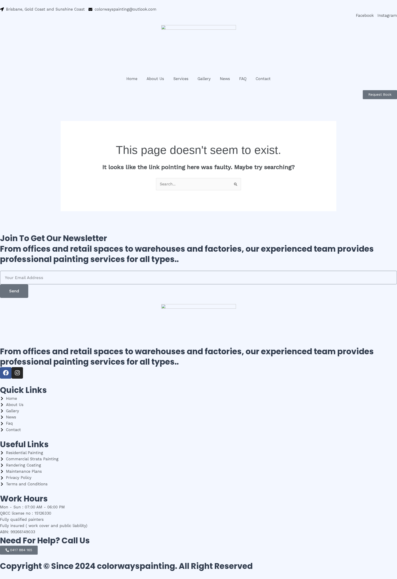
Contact (263, 78)
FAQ (243, 78)
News (225, 78)
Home (131, 78)
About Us (155, 78)
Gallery (204, 78)
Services (180, 78)
